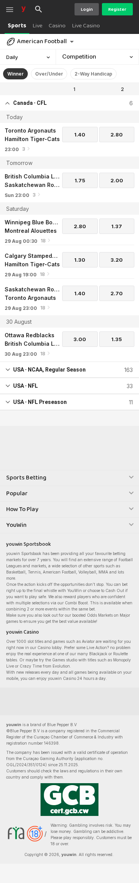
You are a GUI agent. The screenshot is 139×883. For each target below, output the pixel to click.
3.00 (79, 339)
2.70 (116, 293)
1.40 (79, 134)
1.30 (79, 260)
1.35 (116, 339)
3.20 (116, 260)
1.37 (116, 226)
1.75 (80, 180)
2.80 (116, 134)
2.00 (116, 180)
